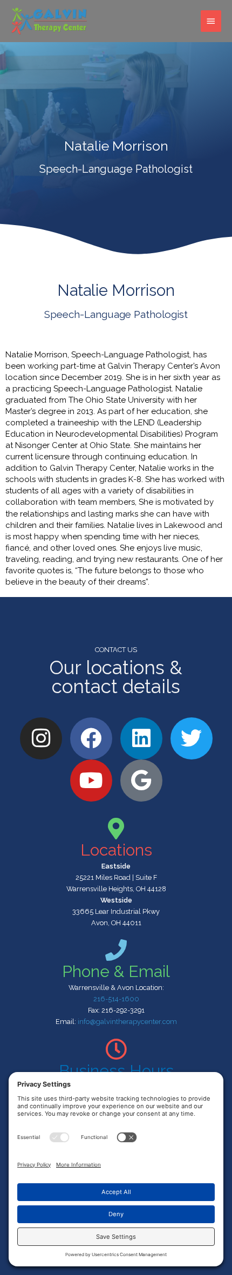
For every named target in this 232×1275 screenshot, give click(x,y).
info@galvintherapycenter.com (127, 1022)
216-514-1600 (116, 999)
